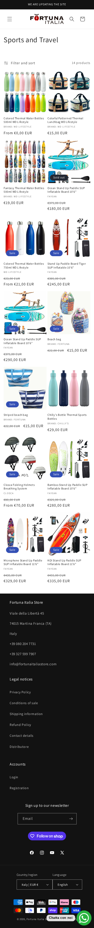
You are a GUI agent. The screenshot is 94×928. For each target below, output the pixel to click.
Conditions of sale (24, 703)
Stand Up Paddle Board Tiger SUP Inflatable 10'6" (66, 265)
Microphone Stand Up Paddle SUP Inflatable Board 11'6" (23, 562)
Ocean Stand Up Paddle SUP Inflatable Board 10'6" (66, 190)
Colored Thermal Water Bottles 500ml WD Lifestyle (24, 120)
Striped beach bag (16, 415)
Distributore (19, 746)
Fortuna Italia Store (40, 919)
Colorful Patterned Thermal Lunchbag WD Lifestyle (65, 120)
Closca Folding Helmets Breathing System (19, 486)
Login (14, 777)
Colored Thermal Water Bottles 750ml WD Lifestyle (24, 265)
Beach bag (54, 339)
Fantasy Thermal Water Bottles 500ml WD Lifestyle (24, 190)
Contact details (22, 735)
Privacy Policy (20, 692)
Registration (19, 788)
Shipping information (26, 714)
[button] (9, 19)
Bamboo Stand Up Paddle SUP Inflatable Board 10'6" (67, 486)
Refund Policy (20, 725)
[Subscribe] (71, 818)
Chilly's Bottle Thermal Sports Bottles (67, 416)
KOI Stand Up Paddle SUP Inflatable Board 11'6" (64, 562)
